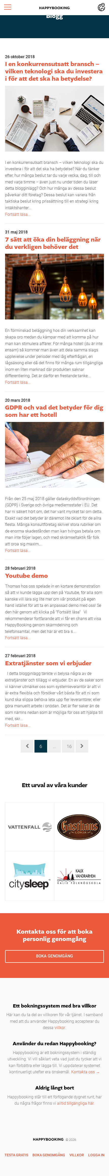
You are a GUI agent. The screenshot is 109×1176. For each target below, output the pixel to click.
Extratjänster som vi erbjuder (48, 663)
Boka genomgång (54, 955)
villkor (60, 1027)
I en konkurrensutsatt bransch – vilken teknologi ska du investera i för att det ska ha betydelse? (54, 71)
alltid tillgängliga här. (76, 1103)
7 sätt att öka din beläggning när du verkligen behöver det (53, 243)
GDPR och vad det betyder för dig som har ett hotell (54, 411)
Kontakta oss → (85, 1071)
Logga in (96, 1154)
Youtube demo (26, 576)
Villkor (76, 1154)
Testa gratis (16, 1154)
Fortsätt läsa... (18, 214)
